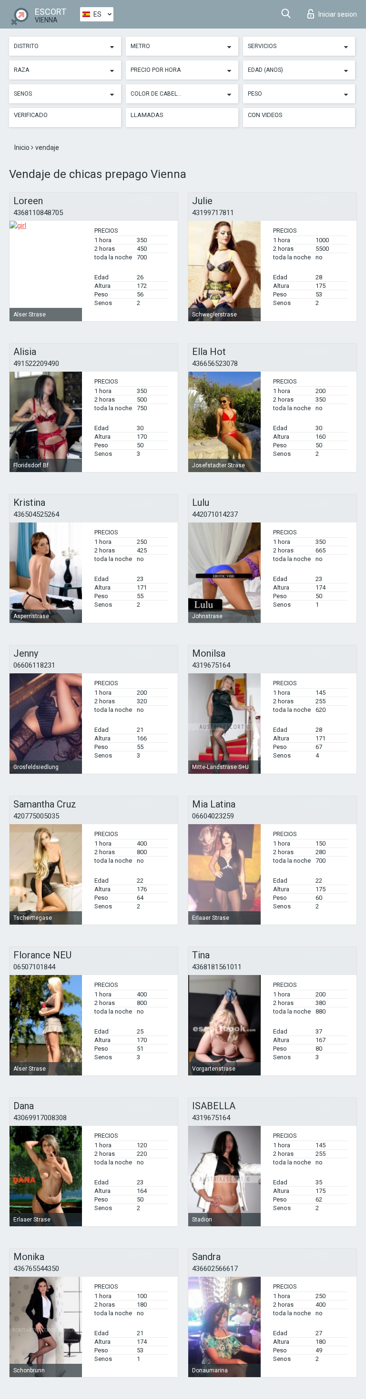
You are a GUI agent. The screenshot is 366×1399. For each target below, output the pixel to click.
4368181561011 (217, 967)
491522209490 (36, 363)
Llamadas (147, 114)
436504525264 (36, 514)
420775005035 (36, 816)
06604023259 (213, 816)
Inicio (22, 147)
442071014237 (215, 514)
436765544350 (36, 1268)
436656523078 (215, 363)
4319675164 (211, 665)
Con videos (265, 114)
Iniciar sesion (337, 14)
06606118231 (34, 665)
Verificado (31, 114)
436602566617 (215, 1268)
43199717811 (213, 212)
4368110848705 (38, 212)
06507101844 (34, 967)
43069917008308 (40, 1117)
